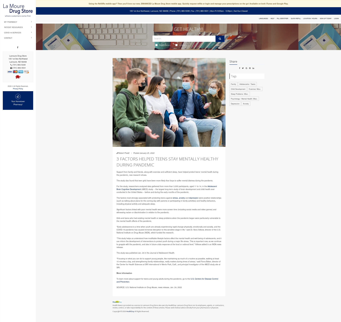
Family (233, 84)
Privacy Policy (18, 88)
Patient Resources (13, 27)
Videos (182, 45)
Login (336, 18)
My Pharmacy (10, 22)
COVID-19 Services (12, 32)
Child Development (238, 89)
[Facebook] (17, 47)
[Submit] (220, 39)
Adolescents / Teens (247, 84)
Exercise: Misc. (255, 89)
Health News (164, 45)
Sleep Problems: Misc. (239, 94)
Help (272, 18)
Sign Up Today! (326, 18)
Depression (235, 103)
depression (194, 197)
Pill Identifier (282, 18)
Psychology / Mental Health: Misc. (244, 98)
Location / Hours (310, 18)
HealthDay (130, 311)
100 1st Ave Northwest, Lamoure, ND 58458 (149, 10)
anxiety (182, 197)
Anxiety (246, 103)
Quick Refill (296, 18)
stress (175, 197)
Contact (8, 38)
